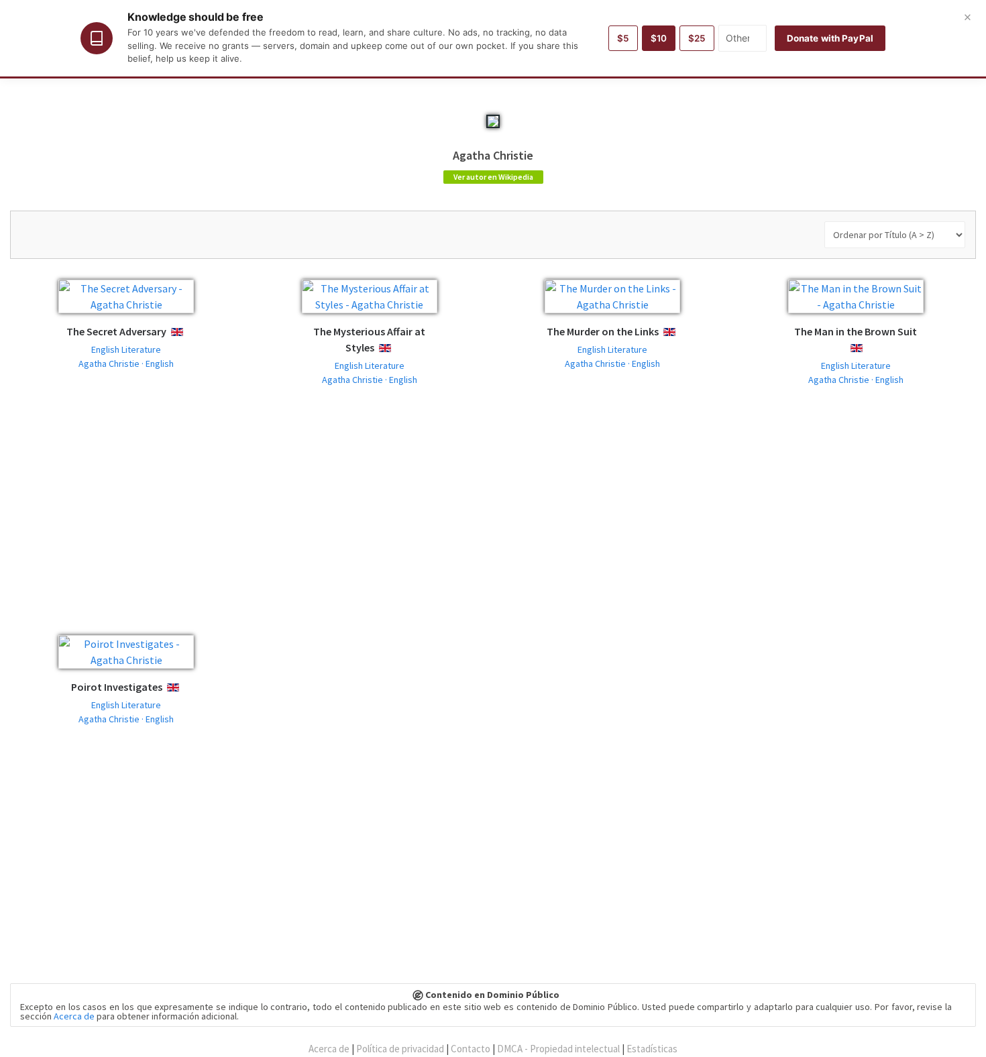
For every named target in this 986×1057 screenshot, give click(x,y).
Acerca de (74, 1016)
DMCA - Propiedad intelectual (558, 1048)
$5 (623, 38)
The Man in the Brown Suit (855, 331)
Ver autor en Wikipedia (493, 177)
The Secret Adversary (116, 331)
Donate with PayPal (830, 38)
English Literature (126, 349)
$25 (697, 38)
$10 (659, 38)
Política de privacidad (400, 1048)
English (187, 332)
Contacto (470, 1048)
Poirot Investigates (116, 686)
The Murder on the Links (603, 331)
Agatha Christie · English (126, 363)
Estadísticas (651, 1048)
